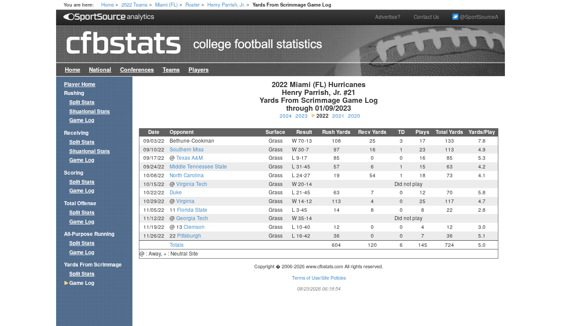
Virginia (185, 200)
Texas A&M (189, 157)
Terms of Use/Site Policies (319, 277)
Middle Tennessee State (198, 166)
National (100, 70)
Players (198, 70)
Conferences (137, 70)
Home (107, 4)
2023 (301, 115)
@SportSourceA (478, 16)
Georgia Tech (192, 217)
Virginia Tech (191, 183)
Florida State (192, 209)
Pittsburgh (189, 235)
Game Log (81, 120)
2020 (354, 115)
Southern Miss (187, 149)
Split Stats (82, 102)
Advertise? (388, 16)
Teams (171, 70)
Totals (177, 244)
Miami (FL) (166, 4)
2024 (286, 115)
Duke (176, 192)
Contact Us (426, 16)
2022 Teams (134, 4)
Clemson (194, 226)
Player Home (80, 84)
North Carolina (187, 175)
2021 (338, 115)
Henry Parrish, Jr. (226, 4)
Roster (192, 4)
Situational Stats (89, 111)
